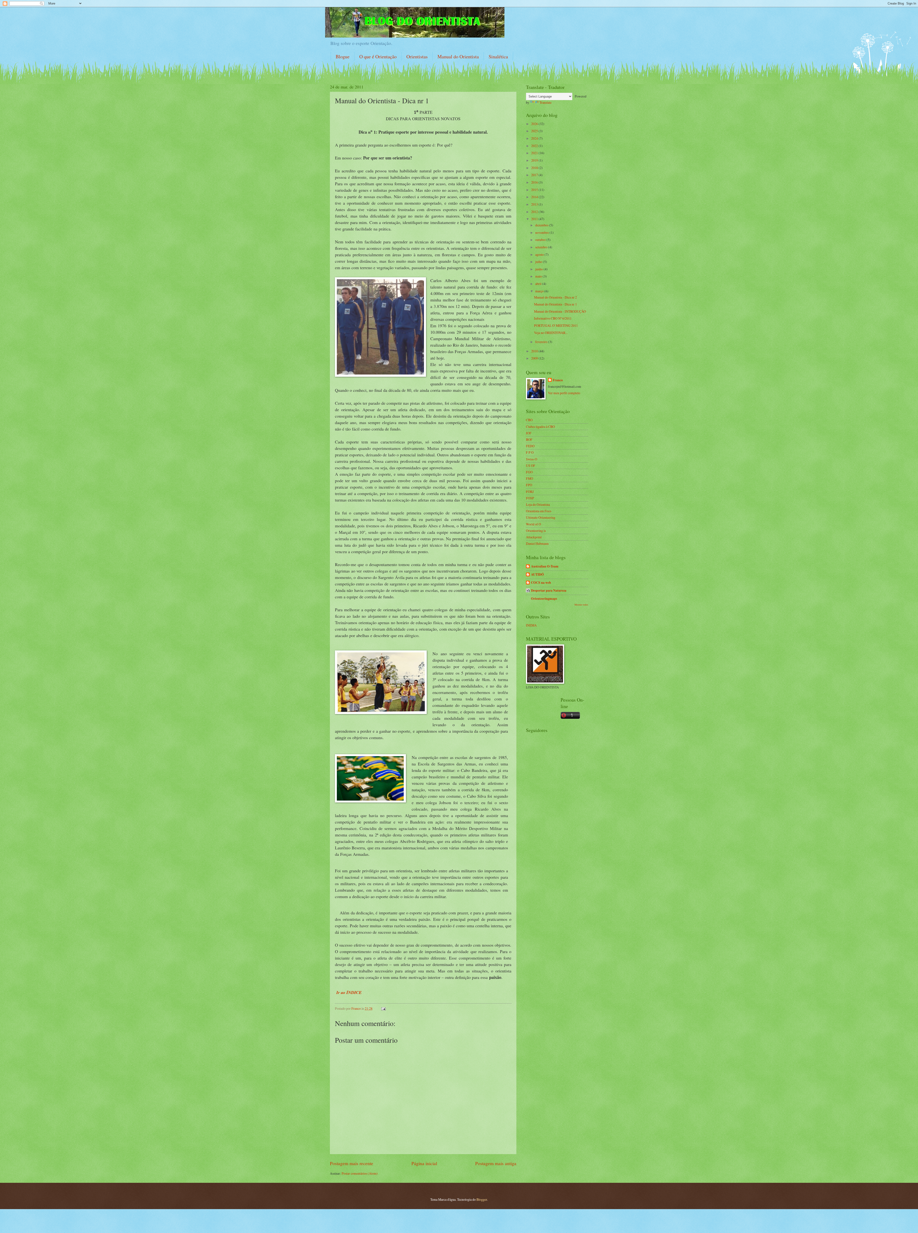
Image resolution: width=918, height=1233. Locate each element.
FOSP (530, 498)
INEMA (531, 625)
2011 (535, 219)
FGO (529, 472)
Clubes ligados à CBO (540, 426)
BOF (529, 439)
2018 (535, 167)
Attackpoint (534, 537)
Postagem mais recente (351, 1163)
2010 (535, 351)
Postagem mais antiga (495, 1163)
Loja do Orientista (538, 504)
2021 (535, 153)
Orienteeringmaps (544, 598)
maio (539, 276)
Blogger (481, 1199)
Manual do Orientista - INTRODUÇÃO (560, 311)
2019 (535, 160)
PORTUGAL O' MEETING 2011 (556, 325)
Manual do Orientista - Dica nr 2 (555, 297)
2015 (535, 189)
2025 (535, 131)
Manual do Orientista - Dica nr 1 (555, 304)
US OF (530, 465)
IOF (528, 433)
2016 (535, 182)
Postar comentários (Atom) (360, 1173)
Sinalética (498, 56)
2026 (535, 123)
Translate (546, 102)
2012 (535, 211)
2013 (535, 204)
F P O (530, 452)
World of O (533, 524)
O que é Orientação (378, 56)
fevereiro (541, 341)
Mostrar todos (581, 604)
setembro (541, 247)
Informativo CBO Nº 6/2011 (553, 318)
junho (539, 269)
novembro (542, 232)
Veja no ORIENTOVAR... (551, 332)
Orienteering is (536, 530)
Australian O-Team (544, 566)
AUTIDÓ (537, 574)
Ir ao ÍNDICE (348, 992)
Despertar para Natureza (548, 590)
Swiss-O (531, 459)
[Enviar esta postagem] (383, 1008)
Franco (558, 380)
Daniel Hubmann (537, 543)
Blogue (343, 56)
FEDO (530, 446)
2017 (535, 175)
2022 (535, 145)
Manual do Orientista (458, 56)
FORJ (530, 491)
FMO (529, 478)
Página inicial (424, 1163)
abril (538, 283)
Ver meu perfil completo (564, 393)
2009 (535, 358)
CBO (529, 420)
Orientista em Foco (538, 511)
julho (539, 261)
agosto (540, 254)
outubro (540, 239)
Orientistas (417, 56)
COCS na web (541, 582)
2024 (535, 138)
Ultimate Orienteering (540, 517)
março (539, 291)
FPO (529, 485)
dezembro (542, 225)
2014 (535, 197)
